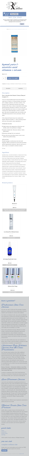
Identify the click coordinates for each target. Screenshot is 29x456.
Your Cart (7, 14)
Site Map (3, 434)
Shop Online (14, 14)
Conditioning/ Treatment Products (19, 29)
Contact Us (3, 432)
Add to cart (13, 78)
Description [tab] (8, 88)
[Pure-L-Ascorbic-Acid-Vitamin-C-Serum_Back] (14, 59)
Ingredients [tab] (21, 88)
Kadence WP (21, 453)
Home (2, 430)
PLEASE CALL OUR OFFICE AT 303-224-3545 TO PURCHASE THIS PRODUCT (14, 210)
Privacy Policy (4, 433)
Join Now (4, 450)
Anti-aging (8, 83)
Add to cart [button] (11, 237)
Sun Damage (24, 83)
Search (22, 24)
